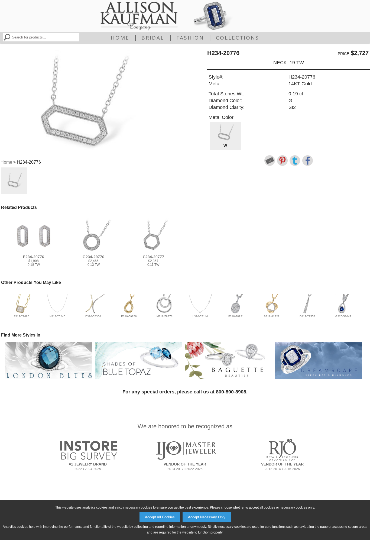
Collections (237, 37)
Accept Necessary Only (206, 517)
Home (120, 37)
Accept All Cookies (160, 517)
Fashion (190, 37)
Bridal (152, 37)
